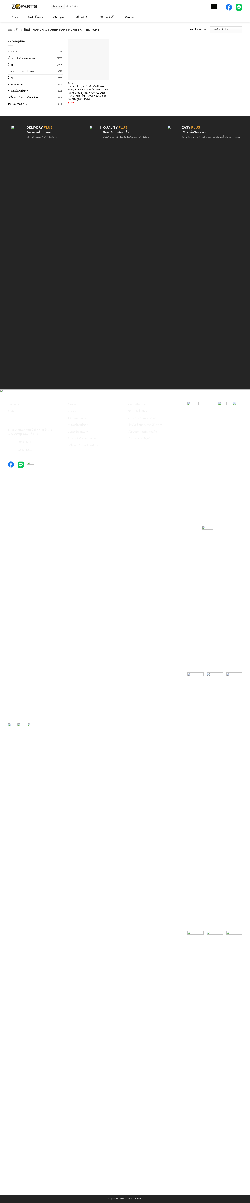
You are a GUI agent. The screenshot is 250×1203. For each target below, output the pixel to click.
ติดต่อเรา (130, 17)
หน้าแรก (15, 17)
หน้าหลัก (13, 29)
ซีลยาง (12, 64)
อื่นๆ (10, 77)
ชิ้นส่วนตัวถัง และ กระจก (22, 58)
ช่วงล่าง (12, 51)
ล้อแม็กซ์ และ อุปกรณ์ (21, 71)
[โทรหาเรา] (9, 442)
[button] (225, 17)
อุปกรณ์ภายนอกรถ (19, 84)
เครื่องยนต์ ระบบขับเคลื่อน (23, 97)
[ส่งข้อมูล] (214, 6)
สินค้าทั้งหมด (35, 17)
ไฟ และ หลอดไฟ (17, 104)
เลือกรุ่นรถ (59, 17)
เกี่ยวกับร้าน (83, 17)
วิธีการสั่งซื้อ (107, 17)
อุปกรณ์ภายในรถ (18, 91)
